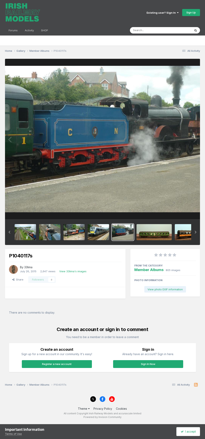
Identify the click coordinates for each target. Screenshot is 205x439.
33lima (28, 267)
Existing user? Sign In (162, 12)
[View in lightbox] (102, 139)
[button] (9, 232)
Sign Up (191, 12)
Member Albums (149, 270)
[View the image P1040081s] (98, 232)
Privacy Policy (102, 408)
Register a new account (56, 364)
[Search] (195, 30)
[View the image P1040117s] (123, 232)
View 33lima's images (72, 271)
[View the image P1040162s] (74, 232)
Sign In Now (148, 364)
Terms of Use (13, 433)
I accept (190, 431)
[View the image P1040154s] (49, 232)
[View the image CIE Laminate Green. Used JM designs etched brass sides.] (154, 232)
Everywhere (179, 30)
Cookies (121, 408)
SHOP (44, 30)
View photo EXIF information (165, 289)
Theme (83, 408)
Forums (13, 30)
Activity (29, 30)
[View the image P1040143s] (25, 232)
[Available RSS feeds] (196, 385)
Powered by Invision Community (102, 417)
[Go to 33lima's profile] (13, 269)
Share (18, 279)
